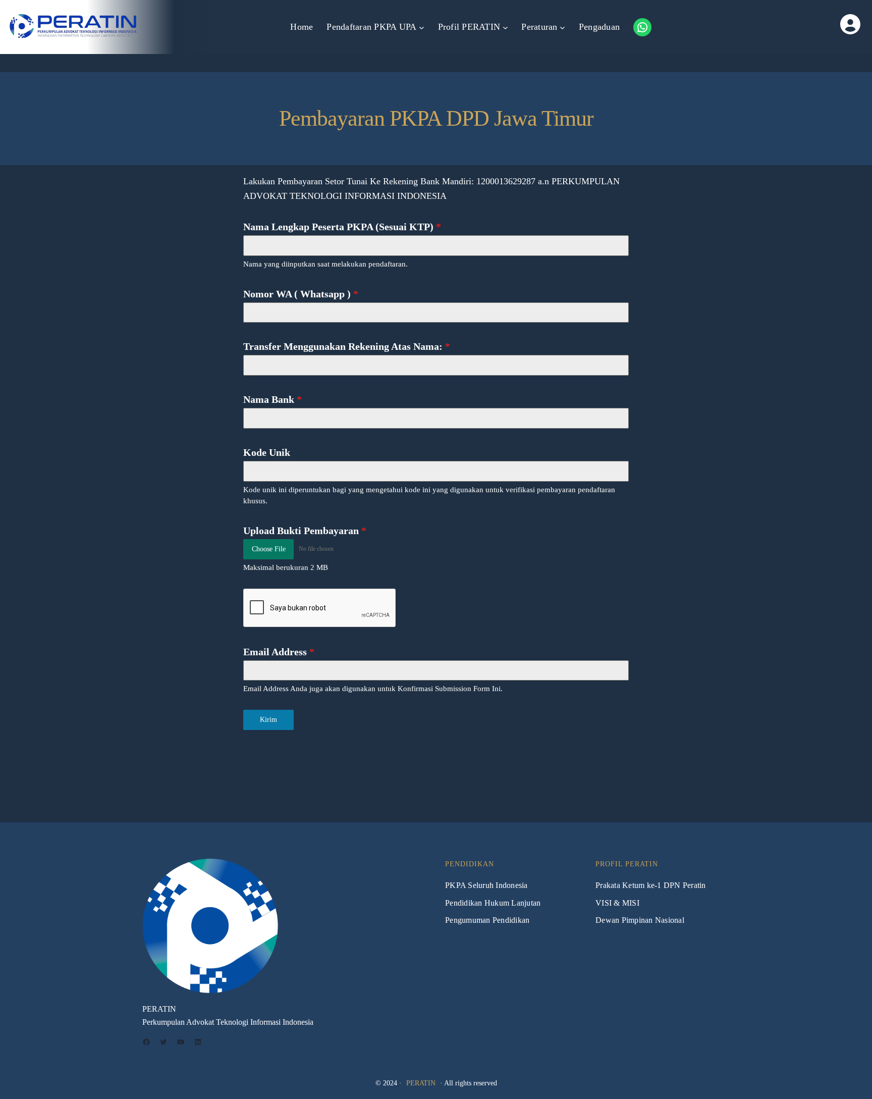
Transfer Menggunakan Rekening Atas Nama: (346, 346)
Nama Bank (272, 399)
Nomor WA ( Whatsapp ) (300, 293)
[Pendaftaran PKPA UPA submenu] (421, 27)
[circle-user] (820, 24)
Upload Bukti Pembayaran (304, 530)
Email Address (278, 651)
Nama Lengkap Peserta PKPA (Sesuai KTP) (342, 226)
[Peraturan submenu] (562, 27)
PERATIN (420, 1083)
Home (301, 27)
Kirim (268, 719)
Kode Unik (266, 452)
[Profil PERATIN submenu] (505, 27)
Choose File (269, 549)
